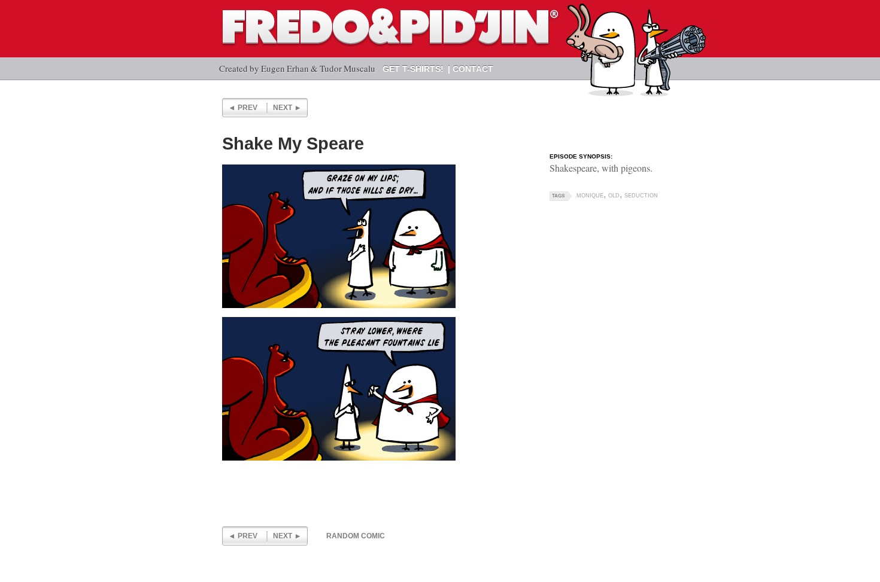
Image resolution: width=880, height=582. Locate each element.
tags (558, 196)
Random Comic (355, 536)
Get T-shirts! (413, 69)
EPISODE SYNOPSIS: (581, 156)
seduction (641, 196)
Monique (589, 196)
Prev (247, 107)
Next (282, 107)
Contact (473, 69)
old (614, 196)
